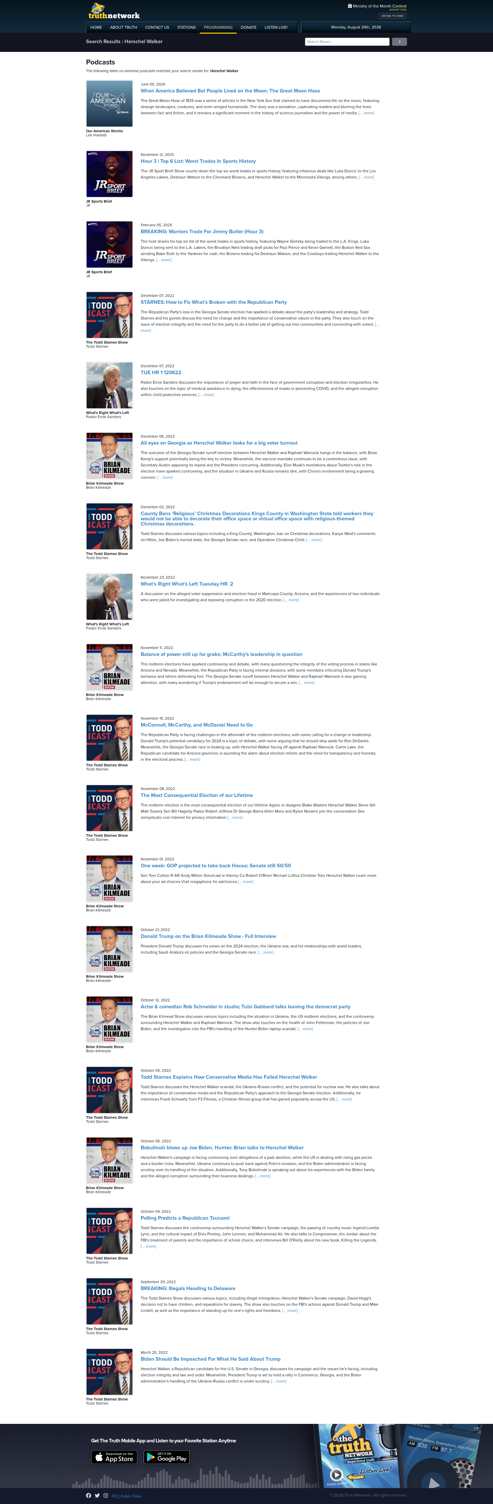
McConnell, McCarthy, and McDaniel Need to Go (197, 725)
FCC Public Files (126, 1496)
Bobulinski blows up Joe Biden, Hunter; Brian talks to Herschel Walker (222, 1148)
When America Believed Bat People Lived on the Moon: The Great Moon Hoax (230, 91)
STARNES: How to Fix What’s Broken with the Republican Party (214, 302)
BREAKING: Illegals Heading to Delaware (188, 1288)
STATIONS (186, 27)
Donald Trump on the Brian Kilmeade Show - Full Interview (208, 936)
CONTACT (157, 27)
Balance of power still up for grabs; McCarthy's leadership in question (221, 654)
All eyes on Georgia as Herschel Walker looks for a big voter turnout (219, 443)
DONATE (249, 27)
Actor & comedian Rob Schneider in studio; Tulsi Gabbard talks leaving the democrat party (245, 1007)
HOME (96, 27)
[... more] (366, 113)
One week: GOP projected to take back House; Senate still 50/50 (216, 866)
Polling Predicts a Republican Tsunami (185, 1218)
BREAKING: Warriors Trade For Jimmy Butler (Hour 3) (202, 232)
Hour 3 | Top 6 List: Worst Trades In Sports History (198, 161)
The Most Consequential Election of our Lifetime (197, 795)
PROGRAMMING (218, 27)
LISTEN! (276, 27)
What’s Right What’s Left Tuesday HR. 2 (187, 584)
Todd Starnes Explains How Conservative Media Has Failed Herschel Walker (229, 1077)
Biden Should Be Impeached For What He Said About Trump (211, 1359)
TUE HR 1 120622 (161, 373)
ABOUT (123, 27)
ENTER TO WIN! (393, 16)
